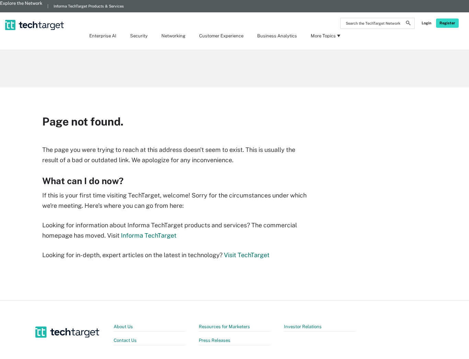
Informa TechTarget (148, 235)
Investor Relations (303, 326)
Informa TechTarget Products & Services (89, 6)
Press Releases (214, 340)
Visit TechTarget (247, 255)
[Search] (408, 24)
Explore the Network (21, 3)
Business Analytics (277, 35)
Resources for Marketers (224, 326)
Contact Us (125, 340)
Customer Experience (221, 35)
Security (139, 35)
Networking (173, 35)
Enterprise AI (102, 35)
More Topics (323, 35)
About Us (123, 326)
